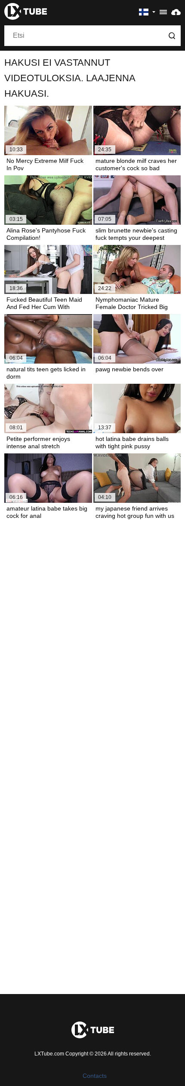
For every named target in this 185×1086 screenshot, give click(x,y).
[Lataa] (176, 11)
